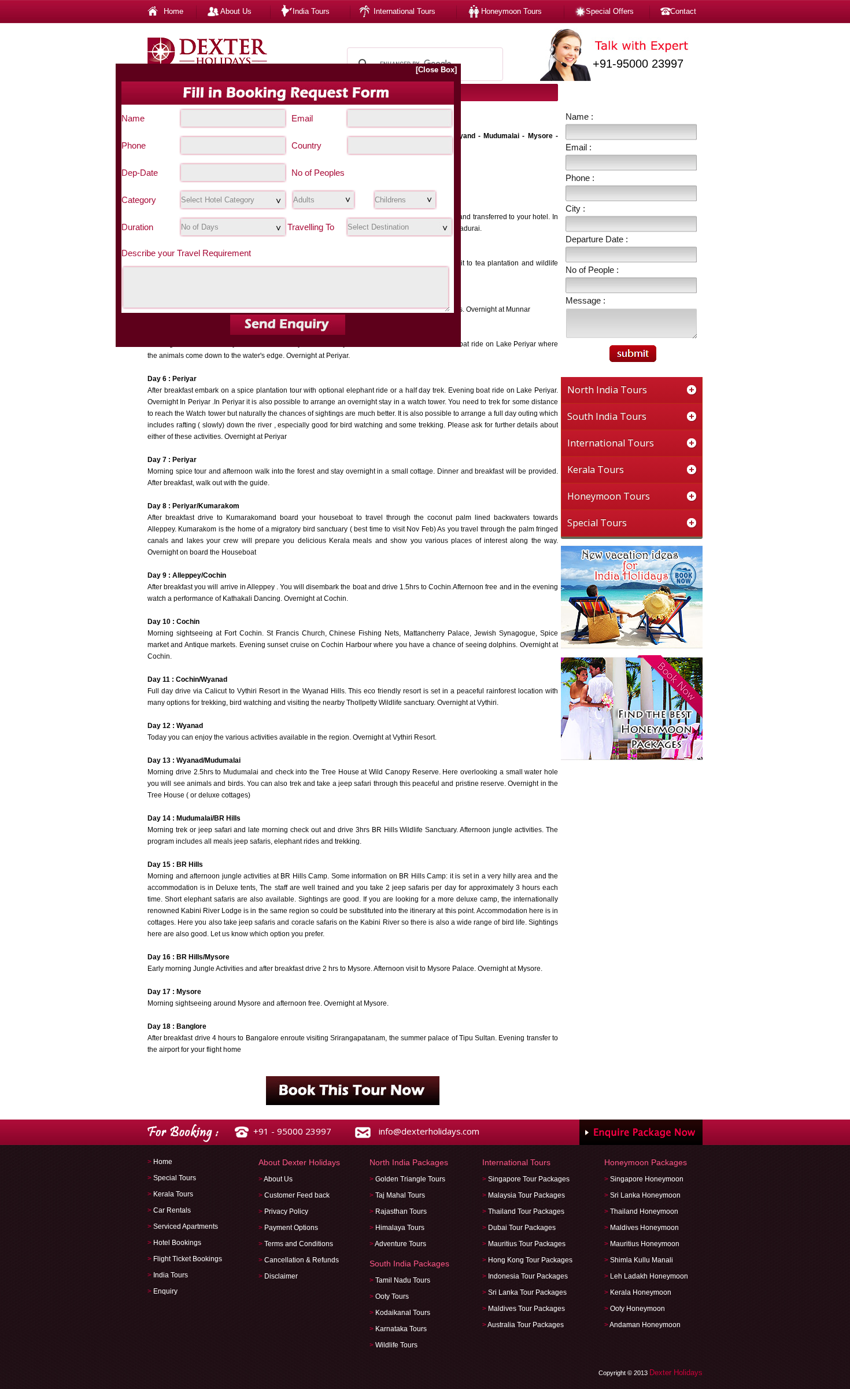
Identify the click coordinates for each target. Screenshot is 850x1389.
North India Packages (408, 1162)
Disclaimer (281, 1276)
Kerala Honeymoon (640, 1292)
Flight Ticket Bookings (187, 1259)
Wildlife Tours (396, 1345)
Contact (683, 11)
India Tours (311, 11)
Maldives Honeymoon (644, 1228)
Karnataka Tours (401, 1329)
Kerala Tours (173, 1194)
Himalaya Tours (399, 1228)
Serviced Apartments (185, 1226)
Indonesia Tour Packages (528, 1276)
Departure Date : (597, 239)
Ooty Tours (392, 1296)
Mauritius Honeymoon (644, 1244)
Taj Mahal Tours (400, 1195)
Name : (579, 116)
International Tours (404, 11)
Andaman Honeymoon (645, 1325)
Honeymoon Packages (645, 1162)
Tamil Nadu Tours (402, 1280)
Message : (585, 300)
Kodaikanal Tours (402, 1313)
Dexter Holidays (676, 1372)
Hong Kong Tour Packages (530, 1260)
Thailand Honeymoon (644, 1211)
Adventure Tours (400, 1244)
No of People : (592, 270)
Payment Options (291, 1228)
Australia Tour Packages (525, 1325)
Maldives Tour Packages (526, 1309)
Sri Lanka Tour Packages (527, 1292)
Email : (579, 147)
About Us (236, 11)
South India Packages (409, 1263)
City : (575, 208)
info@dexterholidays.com (429, 1131)
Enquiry (165, 1291)
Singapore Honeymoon (646, 1179)
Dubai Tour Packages (522, 1228)
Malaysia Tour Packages (526, 1195)
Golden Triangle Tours (410, 1179)
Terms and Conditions (298, 1244)
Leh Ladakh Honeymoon (649, 1276)
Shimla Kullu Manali (641, 1260)
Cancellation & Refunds (301, 1260)
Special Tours (174, 1178)
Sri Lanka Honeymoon (645, 1195)
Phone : (580, 178)
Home (173, 11)
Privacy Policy (286, 1211)
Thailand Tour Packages (526, 1211)
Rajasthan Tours (401, 1211)
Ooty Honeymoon (637, 1309)
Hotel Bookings (177, 1243)
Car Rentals (172, 1210)
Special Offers (610, 11)
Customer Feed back (297, 1195)
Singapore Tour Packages (529, 1179)
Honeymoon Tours (511, 11)
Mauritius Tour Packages (527, 1244)
